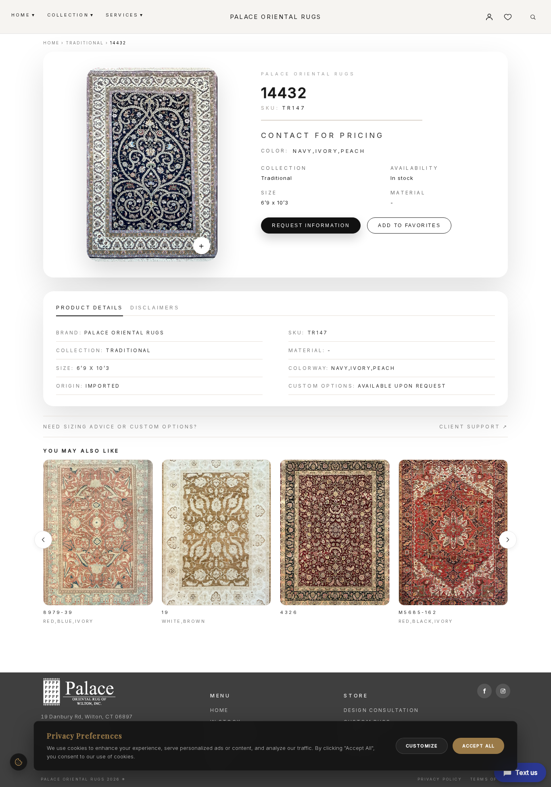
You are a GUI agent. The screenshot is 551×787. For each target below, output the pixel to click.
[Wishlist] (508, 17)
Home (219, 710)
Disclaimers (154, 308)
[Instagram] (503, 691)
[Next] (508, 540)
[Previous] (43, 540)
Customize (422, 746)
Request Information (311, 225)
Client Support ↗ (473, 427)
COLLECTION (70, 15)
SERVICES (124, 15)
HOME (22, 15)
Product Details (89, 308)
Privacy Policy (439, 779)
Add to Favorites (409, 225)
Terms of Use (490, 779)
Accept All (478, 746)
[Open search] (533, 17)
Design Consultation (381, 710)
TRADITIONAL (85, 42)
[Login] (489, 17)
